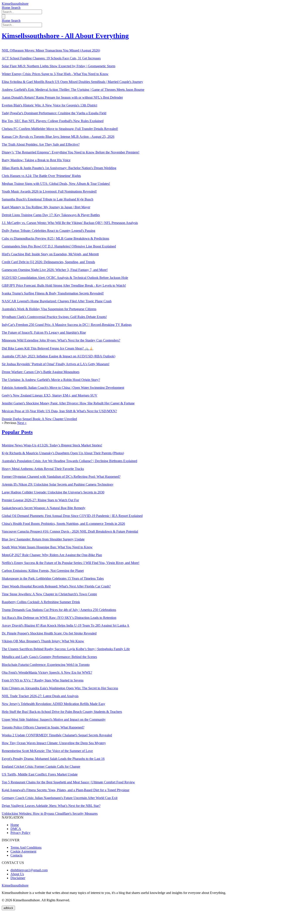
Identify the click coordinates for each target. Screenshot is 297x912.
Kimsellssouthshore (15, 3)
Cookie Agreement (23, 851)
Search (15, 7)
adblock (8, 908)
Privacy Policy (20, 833)
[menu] (3, 16)
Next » (22, 423)
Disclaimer (17, 878)
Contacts (16, 855)
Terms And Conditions (26, 847)
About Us (17, 874)
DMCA (15, 829)
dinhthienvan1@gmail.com (29, 870)
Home (6, 7)
